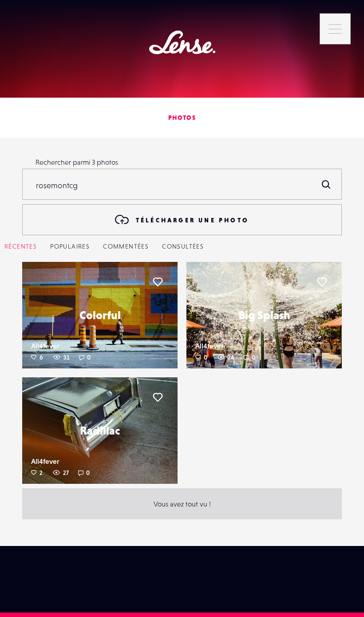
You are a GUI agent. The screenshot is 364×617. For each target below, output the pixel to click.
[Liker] (157, 281)
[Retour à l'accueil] (182, 42)
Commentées (126, 246)
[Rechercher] (326, 184)
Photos (182, 117)
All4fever (45, 346)
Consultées (183, 246)
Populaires (70, 246)
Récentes (20, 246)
